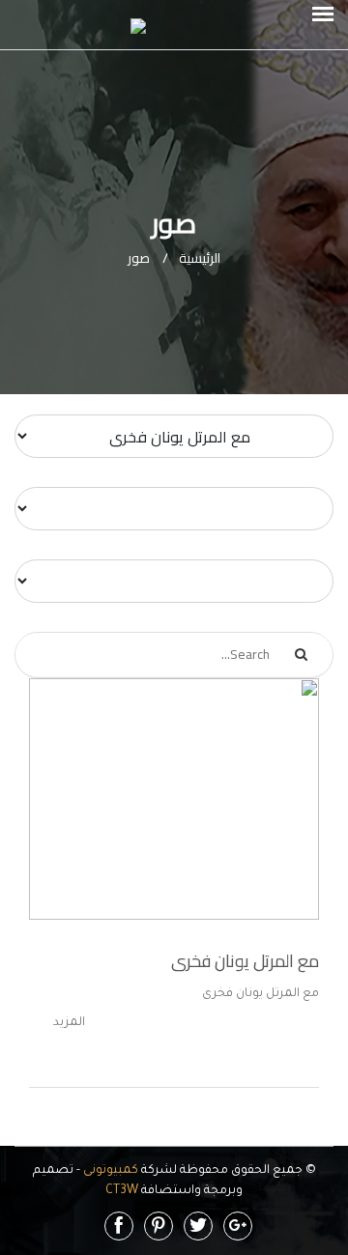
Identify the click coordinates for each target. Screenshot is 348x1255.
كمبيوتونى (109, 1171)
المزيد (69, 1023)
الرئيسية (191, 258)
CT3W (121, 1191)
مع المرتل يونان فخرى (245, 961)
